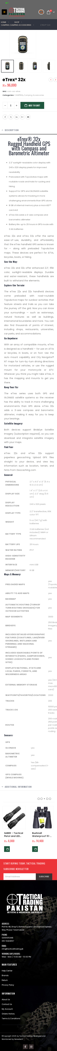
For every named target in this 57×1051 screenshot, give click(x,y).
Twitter (10, 116)
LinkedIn (16, 116)
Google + (22, 116)
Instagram (31, 1046)
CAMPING (19, 95)
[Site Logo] (16, 12)
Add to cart (34, 105)
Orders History (8, 1014)
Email (28, 116)
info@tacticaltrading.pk (12, 949)
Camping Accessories (34, 95)
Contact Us (7, 1004)
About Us (6, 999)
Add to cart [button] (7, 849)
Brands (5, 975)
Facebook (5, 116)
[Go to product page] (14, 817)
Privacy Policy (8, 985)
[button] (4, 12)
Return (5, 980)
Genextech (18, 1039)
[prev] (51, 80)
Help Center (7, 970)
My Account (7, 1009)
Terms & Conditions (11, 1018)
